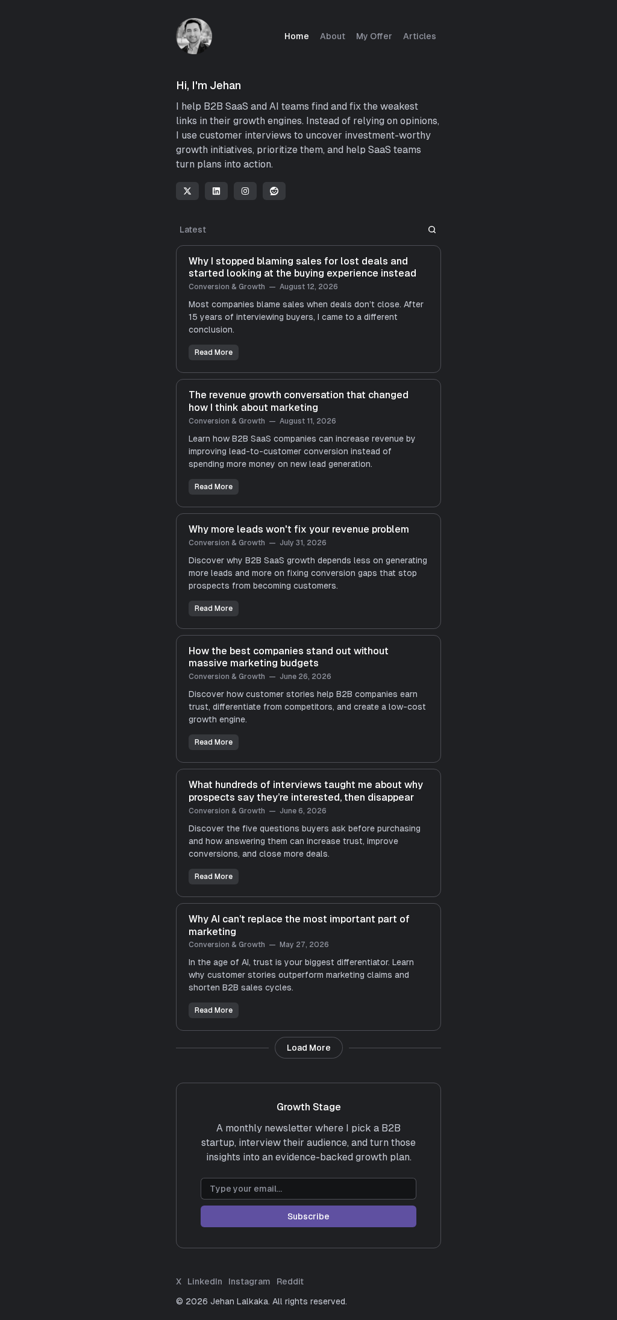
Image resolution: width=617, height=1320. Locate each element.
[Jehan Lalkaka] (194, 36)
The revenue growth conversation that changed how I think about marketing (299, 401)
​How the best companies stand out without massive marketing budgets (289, 657)
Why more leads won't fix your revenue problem (299, 529)
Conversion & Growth (227, 287)
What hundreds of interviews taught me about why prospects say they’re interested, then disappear (306, 791)
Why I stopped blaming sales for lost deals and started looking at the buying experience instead (302, 267)
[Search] (432, 230)
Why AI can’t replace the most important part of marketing (299, 925)
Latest (193, 229)
